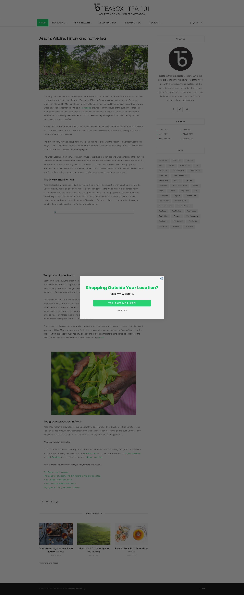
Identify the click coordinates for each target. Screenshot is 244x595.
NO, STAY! (122, 310)
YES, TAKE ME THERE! (122, 303)
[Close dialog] (161, 278)
